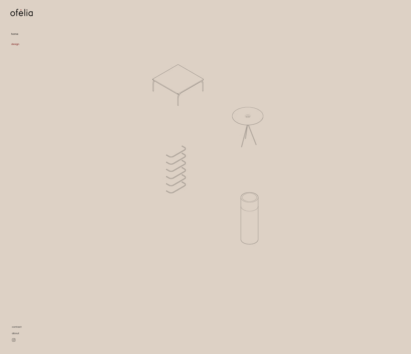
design (15, 44)
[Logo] (21, 12)
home (14, 34)
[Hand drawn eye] (13, 340)
